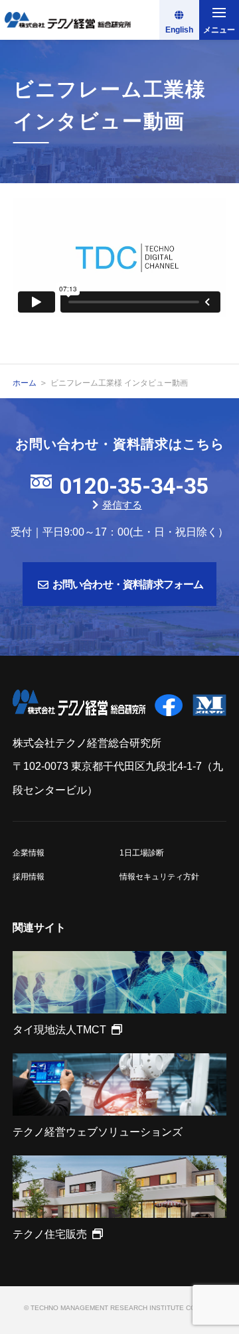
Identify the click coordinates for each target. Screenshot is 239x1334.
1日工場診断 (142, 852)
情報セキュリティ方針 (159, 876)
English (179, 30)
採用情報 (28, 876)
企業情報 (28, 852)
